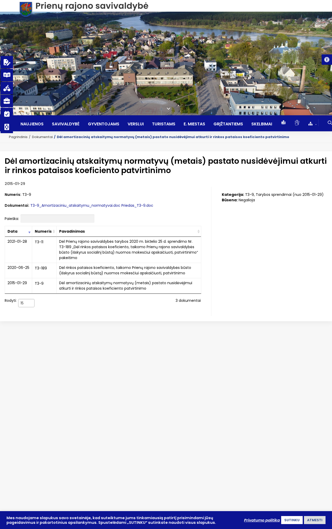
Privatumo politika (262, 520)
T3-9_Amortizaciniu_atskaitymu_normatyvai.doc (75, 205)
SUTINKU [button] (292, 520)
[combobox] (26, 303)
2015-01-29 (17, 282)
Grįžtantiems (228, 124)
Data (12, 231)
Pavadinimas (72, 231)
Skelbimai (261, 124)
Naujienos (32, 124)
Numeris (43, 231)
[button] (327, 59)
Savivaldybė (66, 124)
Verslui (136, 124)
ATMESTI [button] (314, 520)
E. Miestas (194, 124)
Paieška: (12, 218)
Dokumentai (42, 136)
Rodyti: (14, 301)
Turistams (163, 124)
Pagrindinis (18, 136)
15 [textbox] (22, 303)
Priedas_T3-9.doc (137, 205)
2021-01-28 (17, 241)
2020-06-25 (18, 267)
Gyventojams (103, 124)
